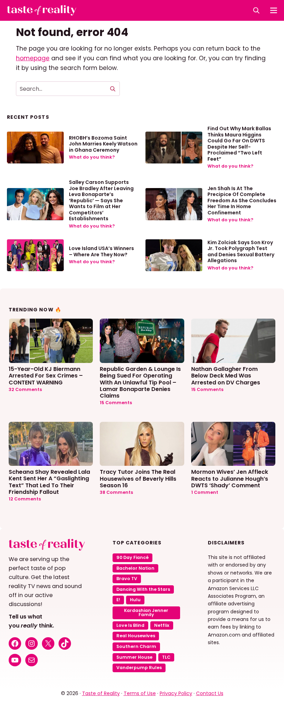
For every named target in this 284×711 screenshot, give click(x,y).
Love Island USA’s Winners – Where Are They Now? (101, 251)
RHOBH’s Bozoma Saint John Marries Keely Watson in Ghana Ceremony (103, 143)
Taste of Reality (101, 693)
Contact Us (209, 693)
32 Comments (25, 389)
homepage (33, 58)
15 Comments (116, 403)
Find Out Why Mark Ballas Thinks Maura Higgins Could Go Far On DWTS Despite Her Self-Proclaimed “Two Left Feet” (239, 143)
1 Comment (204, 492)
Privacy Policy (176, 693)
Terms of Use (140, 693)
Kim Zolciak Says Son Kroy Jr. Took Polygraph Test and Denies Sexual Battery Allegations (240, 251)
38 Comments (116, 492)
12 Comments (25, 499)
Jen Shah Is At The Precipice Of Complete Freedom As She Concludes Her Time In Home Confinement (241, 200)
